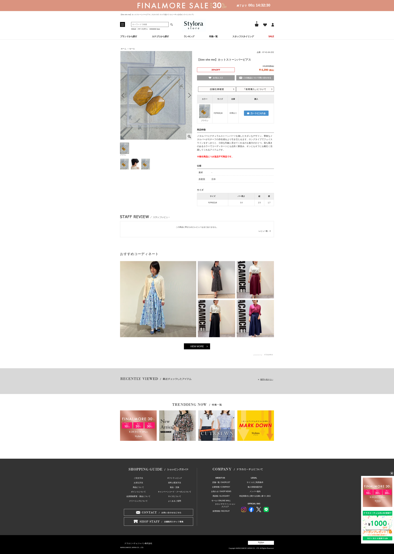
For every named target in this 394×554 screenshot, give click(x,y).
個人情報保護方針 (255, 487)
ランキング (189, 36)
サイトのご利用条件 (255, 482)
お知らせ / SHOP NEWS (221, 491)
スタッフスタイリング (243, 36)
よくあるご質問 (174, 501)
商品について (138, 487)
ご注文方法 (138, 478)
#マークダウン (143, 29)
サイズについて (174, 496)
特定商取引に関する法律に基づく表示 (255, 496)
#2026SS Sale (154, 29)
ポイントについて (138, 492)
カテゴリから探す (160, 36)
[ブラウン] (156, 95)
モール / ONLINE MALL (221, 501)
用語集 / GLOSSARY (221, 496)
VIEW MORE (197, 346)
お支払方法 (138, 483)
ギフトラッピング (174, 478)
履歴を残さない (266, 379)
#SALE (133, 29)
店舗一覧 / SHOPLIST (221, 482)
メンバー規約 (255, 491)
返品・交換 (174, 487)
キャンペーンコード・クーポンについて (174, 492)
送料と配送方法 (174, 483)
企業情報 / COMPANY (221, 487)
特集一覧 (213, 36)
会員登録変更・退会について (138, 496)
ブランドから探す (128, 36)
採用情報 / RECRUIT (221, 511)
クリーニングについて (138, 501)
